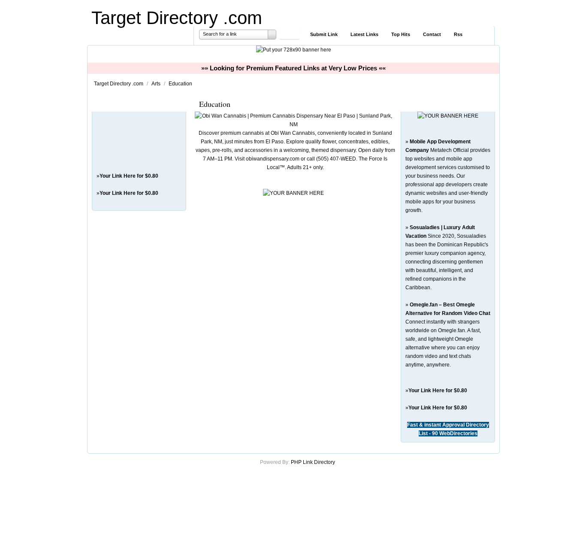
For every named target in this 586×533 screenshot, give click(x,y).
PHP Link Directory (313, 462)
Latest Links (364, 34)
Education (180, 84)
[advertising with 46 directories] (447, 116)
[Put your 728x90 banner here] (293, 50)
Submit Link (324, 34)
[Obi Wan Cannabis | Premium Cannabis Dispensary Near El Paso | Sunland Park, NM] (293, 124)
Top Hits (400, 34)
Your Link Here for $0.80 (129, 176)
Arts (156, 84)
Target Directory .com (176, 18)
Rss (458, 34)
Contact (432, 34)
